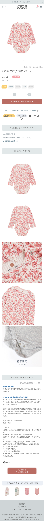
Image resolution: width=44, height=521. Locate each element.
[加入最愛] (21, 118)
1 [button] (20, 60)
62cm (4, 87)
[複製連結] (38, 116)
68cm (11, 87)
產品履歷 (23, 116)
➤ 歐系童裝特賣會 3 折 (10, 141)
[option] (21, 38)
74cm (18, 87)
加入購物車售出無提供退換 (22, 471)
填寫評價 (33, 111)
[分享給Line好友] (34, 116)
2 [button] (23, 60)
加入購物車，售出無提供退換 (22, 101)
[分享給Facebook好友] (30, 116)
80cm (24, 87)
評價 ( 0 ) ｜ (8, 111)
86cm (31, 87)
